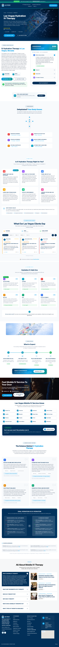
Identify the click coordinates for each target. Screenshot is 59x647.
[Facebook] (3, 633)
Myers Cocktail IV (16, 626)
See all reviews (36, 259)
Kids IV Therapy (15, 631)
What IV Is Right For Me (5, 627)
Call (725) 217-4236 (23, 35)
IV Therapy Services (26, 4)
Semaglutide (29, 623)
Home (5, 12)
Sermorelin (29, 624)
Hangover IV (15, 621)
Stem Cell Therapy (30, 626)
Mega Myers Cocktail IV (17, 628)
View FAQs (41, 95)
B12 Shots (28, 621)
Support (29, 6)
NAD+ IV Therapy (30, 617)
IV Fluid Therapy (15, 624)
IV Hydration (15, 623)
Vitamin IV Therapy (16, 633)
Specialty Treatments (36, 4)
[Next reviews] (55, 235)
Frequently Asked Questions (7, 628)
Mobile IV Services (16, 619)
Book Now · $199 (10, 35)
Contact (3, 630)
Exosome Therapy (30, 628)
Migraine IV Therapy (16, 630)
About (35, 6)
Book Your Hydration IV (43, 83)
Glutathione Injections (31, 619)
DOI (19, 546)
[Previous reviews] (53, 235)
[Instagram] (5, 633)
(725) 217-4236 (50, 429)
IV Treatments (10, 12)
